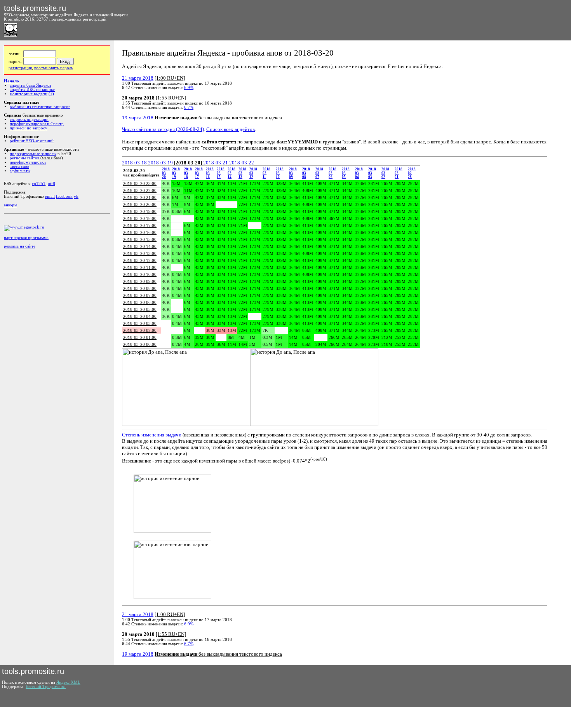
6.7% (188, 107)
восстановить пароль (53, 68)
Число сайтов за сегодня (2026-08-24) (163, 129)
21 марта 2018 (137, 78)
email (50, 196)
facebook (64, 196)
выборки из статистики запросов (40, 107)
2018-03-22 (241, 163)
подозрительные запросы (33, 154)
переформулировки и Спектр (37, 124)
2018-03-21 (215, 163)
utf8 (51, 184)
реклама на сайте (19, 246)
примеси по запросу (28, 128)
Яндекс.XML (68, 682)
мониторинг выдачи (28, 94)
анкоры (10, 205)
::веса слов (19, 166)
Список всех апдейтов (230, 129)
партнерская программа (26, 238)
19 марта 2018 (137, 117)
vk (76, 196)
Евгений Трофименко (46, 686)
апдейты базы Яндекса (30, 85)
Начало (11, 81)
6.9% (188, 88)
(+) (51, 94)
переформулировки (28, 162)
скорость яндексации (29, 119)
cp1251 (38, 184)
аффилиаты (20, 171)
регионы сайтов (24, 158)
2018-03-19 (160, 163)
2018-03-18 (134, 163)
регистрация (20, 68)
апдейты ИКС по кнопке (32, 89)
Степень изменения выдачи (151, 435)
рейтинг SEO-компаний (32, 141)
